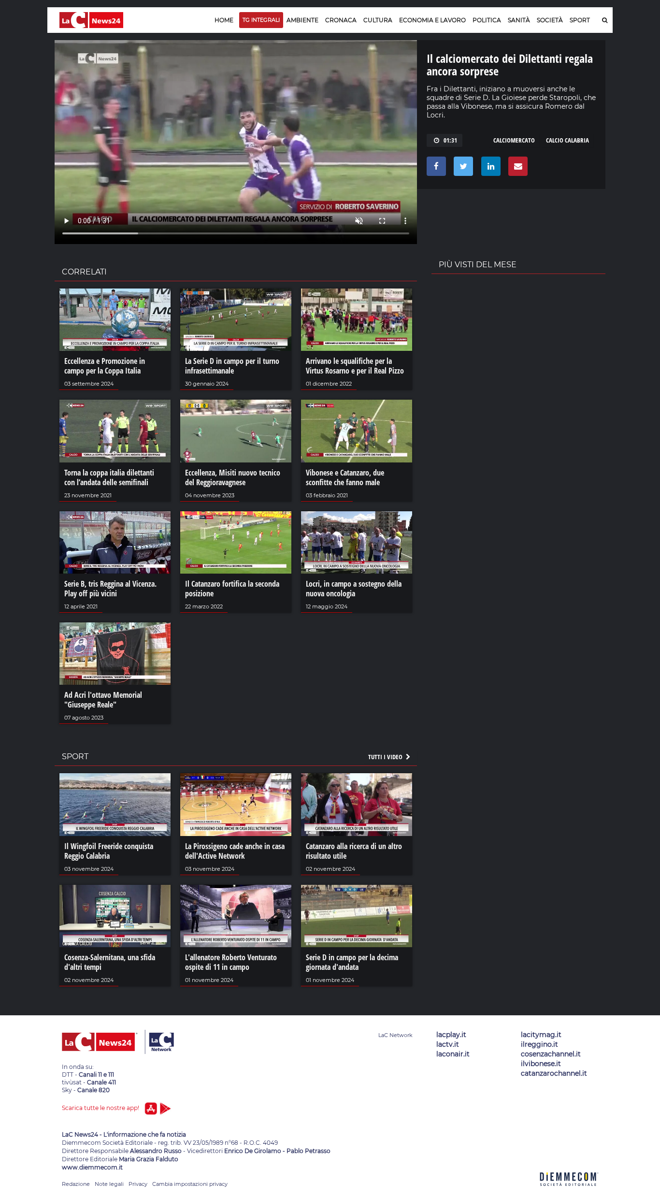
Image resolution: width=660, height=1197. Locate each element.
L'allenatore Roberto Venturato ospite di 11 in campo (231, 962)
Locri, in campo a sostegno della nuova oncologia (354, 588)
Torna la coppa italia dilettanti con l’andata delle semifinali (109, 477)
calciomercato (514, 140)
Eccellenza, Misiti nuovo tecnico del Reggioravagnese (232, 477)
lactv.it (447, 1044)
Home (224, 20)
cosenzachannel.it (551, 1054)
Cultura (377, 20)
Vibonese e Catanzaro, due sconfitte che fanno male (345, 477)
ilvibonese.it (541, 1063)
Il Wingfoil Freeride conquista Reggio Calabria (108, 851)
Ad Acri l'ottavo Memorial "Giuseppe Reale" (103, 700)
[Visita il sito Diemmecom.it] (569, 1191)
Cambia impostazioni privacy (190, 1184)
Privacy (138, 1184)
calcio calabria (567, 140)
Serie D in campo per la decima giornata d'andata (352, 962)
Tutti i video (386, 756)
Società (550, 20)
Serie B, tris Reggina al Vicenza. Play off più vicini (110, 588)
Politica (487, 20)
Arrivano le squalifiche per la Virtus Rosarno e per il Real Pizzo (355, 366)
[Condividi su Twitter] (461, 169)
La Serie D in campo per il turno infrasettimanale (232, 366)
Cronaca (341, 20)
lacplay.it (451, 1034)
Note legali (109, 1184)
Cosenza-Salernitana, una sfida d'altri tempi (109, 962)
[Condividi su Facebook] (434, 169)
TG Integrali (261, 19)
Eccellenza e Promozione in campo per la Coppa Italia (104, 366)
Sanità (519, 20)
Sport (580, 20)
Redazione (76, 1184)
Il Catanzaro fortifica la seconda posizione (232, 588)
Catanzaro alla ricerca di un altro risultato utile (354, 851)
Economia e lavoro (432, 20)
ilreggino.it (539, 1044)
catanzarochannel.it (554, 1073)
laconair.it (453, 1054)
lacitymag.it (541, 1034)
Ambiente (302, 20)
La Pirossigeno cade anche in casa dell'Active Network (235, 851)
